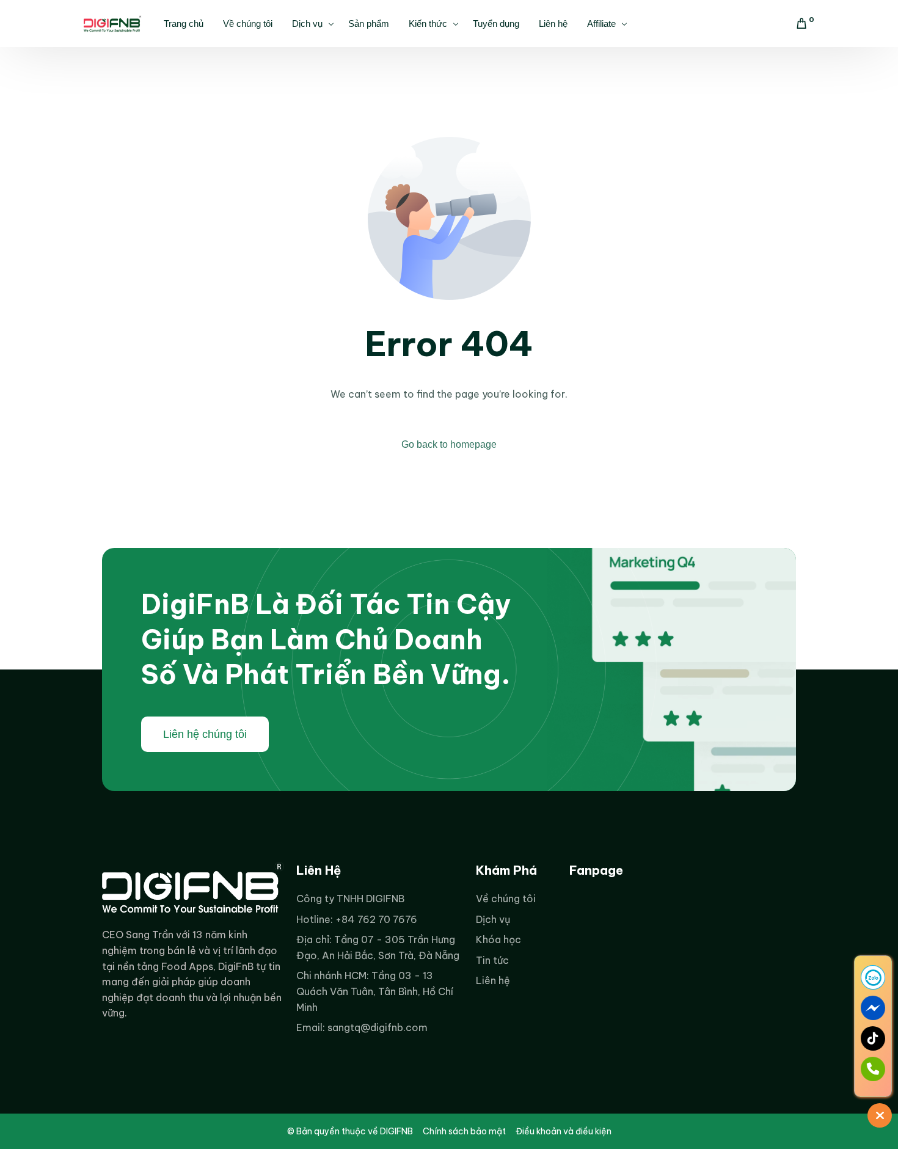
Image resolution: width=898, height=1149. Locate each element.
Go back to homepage (449, 444)
